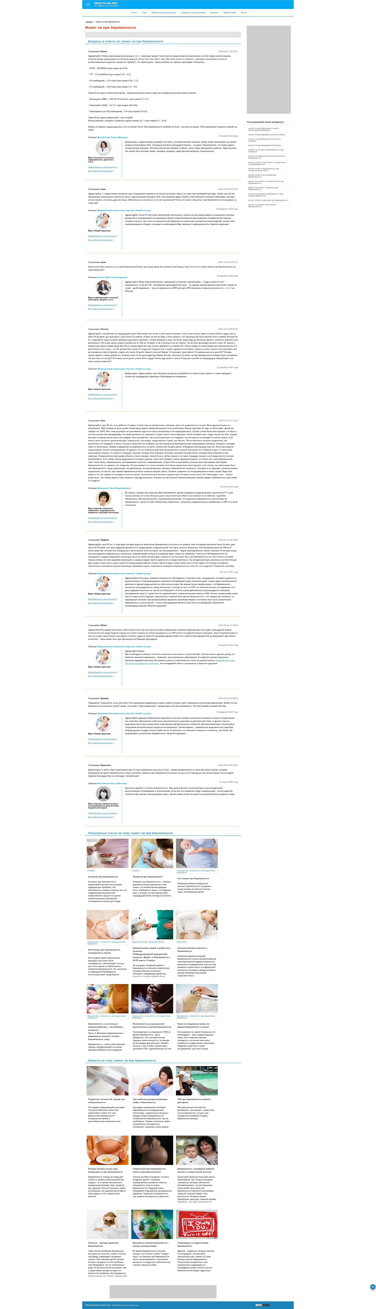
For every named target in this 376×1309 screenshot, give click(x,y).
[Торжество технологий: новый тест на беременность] (109, 1080)
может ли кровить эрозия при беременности (262, 205)
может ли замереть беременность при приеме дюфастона (265, 195)
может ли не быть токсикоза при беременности (263, 188)
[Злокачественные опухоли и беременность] (198, 924)
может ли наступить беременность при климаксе (266, 151)
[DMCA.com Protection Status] (262, 1306)
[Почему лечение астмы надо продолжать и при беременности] (109, 1150)
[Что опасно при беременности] (198, 853)
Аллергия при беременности (103, 877)
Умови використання (95, 1305)
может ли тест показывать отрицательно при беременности (267, 163)
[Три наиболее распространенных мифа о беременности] (153, 1080)
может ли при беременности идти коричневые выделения (263, 129)
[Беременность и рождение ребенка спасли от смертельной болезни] (198, 1150)
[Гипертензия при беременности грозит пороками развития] (153, 1150)
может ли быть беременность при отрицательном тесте (263, 170)
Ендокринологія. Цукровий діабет (148, 942)
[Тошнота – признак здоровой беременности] (109, 1224)
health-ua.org (106, 4)
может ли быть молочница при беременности (262, 176)
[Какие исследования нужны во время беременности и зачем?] (198, 998)
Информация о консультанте (102, 167)
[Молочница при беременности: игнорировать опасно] (109, 924)
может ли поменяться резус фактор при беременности (266, 157)
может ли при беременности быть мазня (266, 134)
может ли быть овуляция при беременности (268, 200)
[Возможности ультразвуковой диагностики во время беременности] (153, 998)
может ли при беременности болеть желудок (264, 140)
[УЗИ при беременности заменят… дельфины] (198, 1080)
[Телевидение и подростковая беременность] (198, 1224)
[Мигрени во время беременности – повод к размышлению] (153, 1224)
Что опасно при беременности (193, 878)
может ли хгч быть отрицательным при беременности (266, 182)
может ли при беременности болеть (264, 145)
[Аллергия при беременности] (109, 853)
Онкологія (181, 942)
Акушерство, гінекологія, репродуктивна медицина (196, 871)
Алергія (91, 870)
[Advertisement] (269, 70)
